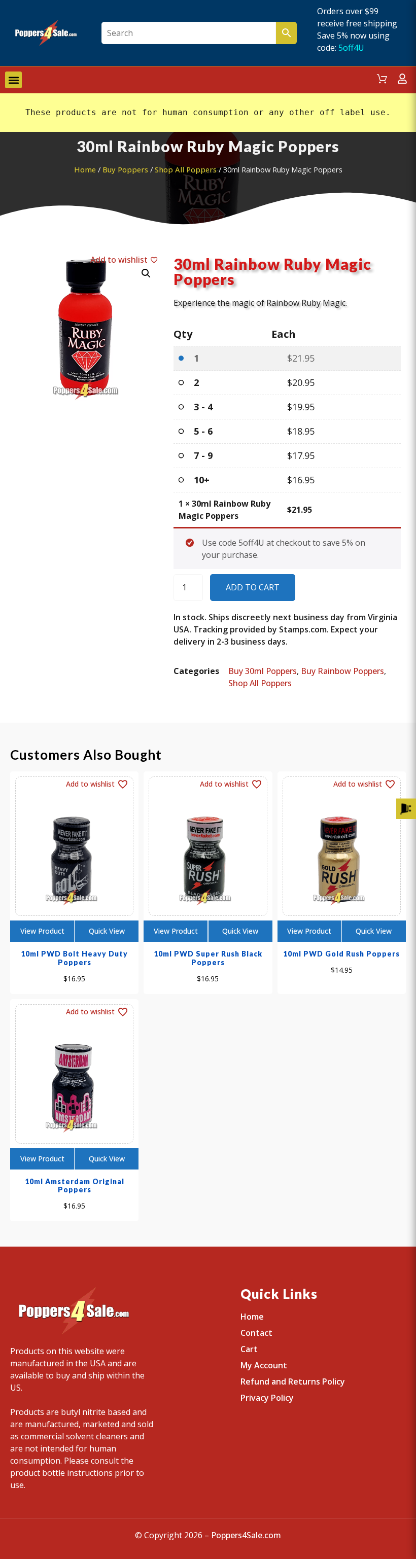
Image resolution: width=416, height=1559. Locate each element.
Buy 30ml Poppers (262, 671)
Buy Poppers (125, 169)
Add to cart (253, 587)
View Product (42, 931)
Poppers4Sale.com (246, 1535)
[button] (13, 80)
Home (85, 169)
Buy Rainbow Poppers (342, 671)
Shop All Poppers (186, 169)
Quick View (107, 931)
